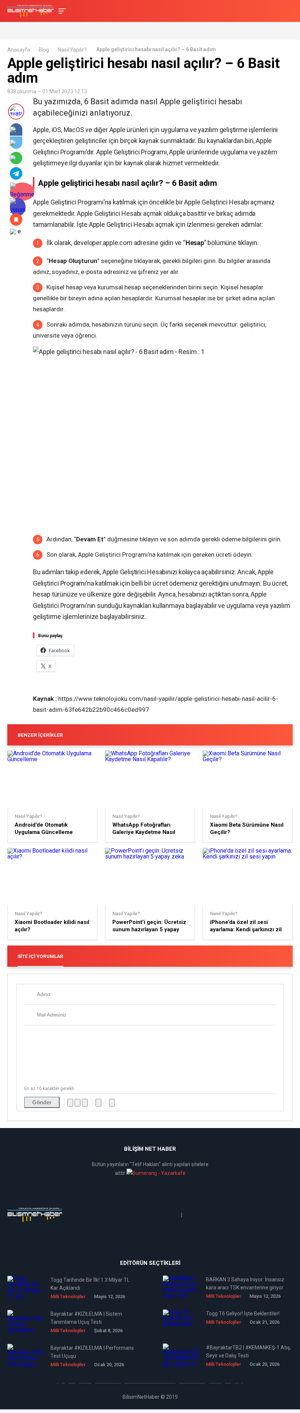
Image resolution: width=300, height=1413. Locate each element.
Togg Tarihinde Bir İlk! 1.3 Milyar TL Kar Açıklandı (90, 1284)
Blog (44, 49)
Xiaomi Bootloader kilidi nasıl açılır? (52, 926)
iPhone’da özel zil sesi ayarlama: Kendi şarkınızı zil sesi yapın (246, 926)
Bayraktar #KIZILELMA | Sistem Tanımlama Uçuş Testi (86, 1318)
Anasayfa (18, 49)
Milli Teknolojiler (68, 1296)
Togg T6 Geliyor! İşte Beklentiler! (243, 1313)
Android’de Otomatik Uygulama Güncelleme (44, 828)
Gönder (42, 1102)
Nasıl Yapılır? (72, 49)
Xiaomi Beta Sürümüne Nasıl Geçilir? (247, 828)
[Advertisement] (93, 30)
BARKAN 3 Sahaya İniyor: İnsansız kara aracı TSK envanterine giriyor (245, 1283)
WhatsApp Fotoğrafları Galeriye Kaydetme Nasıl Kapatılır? (143, 829)
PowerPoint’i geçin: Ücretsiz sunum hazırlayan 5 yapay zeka (149, 926)
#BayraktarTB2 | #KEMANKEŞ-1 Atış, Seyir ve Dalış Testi (248, 1351)
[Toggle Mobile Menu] (61, 10)
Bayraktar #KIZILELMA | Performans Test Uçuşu (92, 1352)
